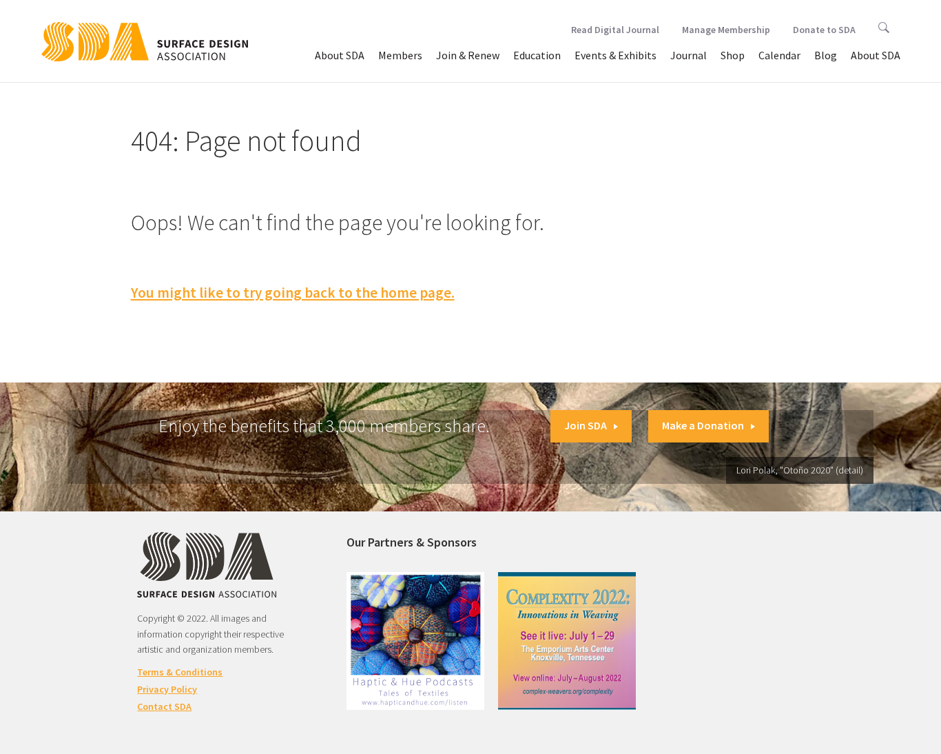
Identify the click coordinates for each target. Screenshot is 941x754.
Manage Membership (726, 29)
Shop (733, 55)
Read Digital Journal (615, 29)
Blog (825, 55)
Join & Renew (467, 55)
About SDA (339, 55)
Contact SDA (164, 706)
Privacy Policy (167, 689)
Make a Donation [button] (703, 425)
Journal (688, 55)
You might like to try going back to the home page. (293, 292)
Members (400, 55)
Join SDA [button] (585, 425)
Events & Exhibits (615, 55)
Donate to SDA (824, 29)
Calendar (779, 55)
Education (537, 55)
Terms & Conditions (180, 672)
